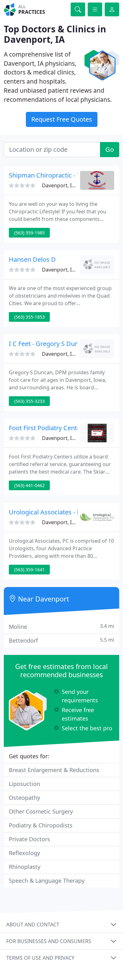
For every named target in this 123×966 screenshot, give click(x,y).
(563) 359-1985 (29, 233)
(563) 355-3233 (29, 401)
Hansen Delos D (32, 259)
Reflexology (24, 853)
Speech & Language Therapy (47, 880)
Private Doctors (29, 839)
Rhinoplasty (24, 866)
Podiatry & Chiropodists (41, 825)
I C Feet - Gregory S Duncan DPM (57, 343)
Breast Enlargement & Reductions (54, 770)
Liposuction (24, 784)
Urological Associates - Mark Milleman (64, 512)
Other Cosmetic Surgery (41, 811)
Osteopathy (24, 797)
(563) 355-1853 (29, 317)
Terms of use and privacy (40, 957)
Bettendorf (61, 640)
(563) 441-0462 (29, 485)
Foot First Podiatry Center (46, 428)
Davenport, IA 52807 (66, 185)
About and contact (32, 924)
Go (109, 149)
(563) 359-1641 (29, 570)
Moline (61, 626)
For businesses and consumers (48, 941)
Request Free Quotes (61, 119)
